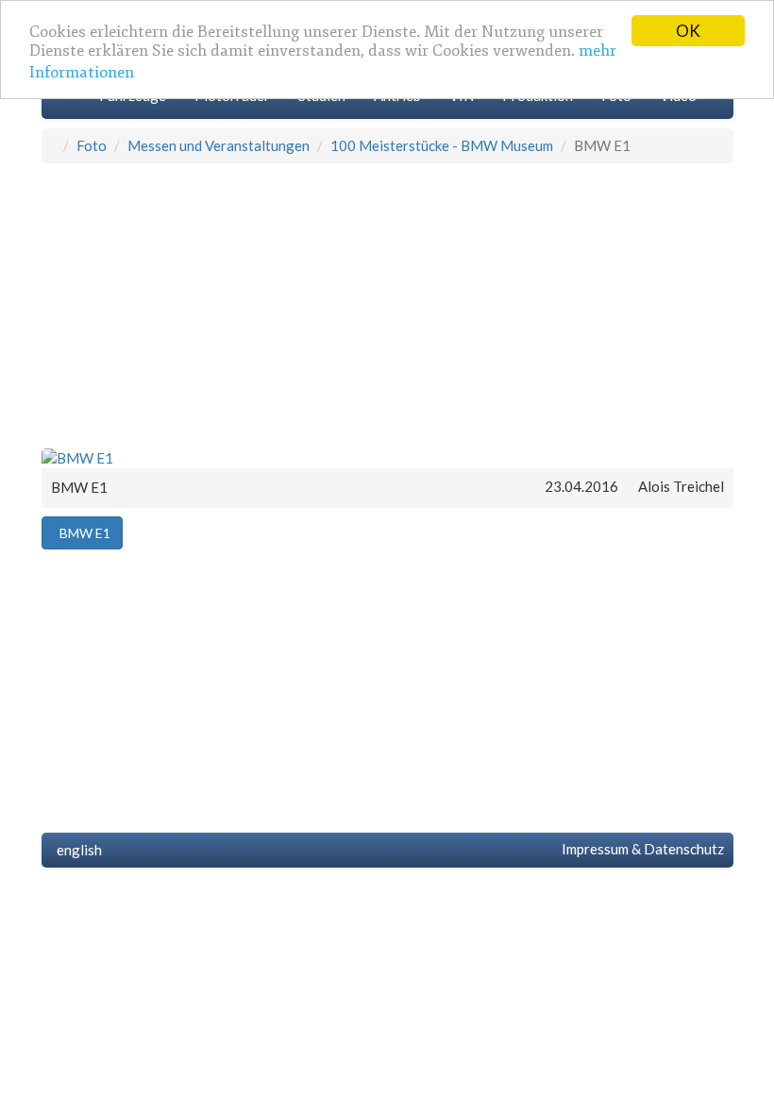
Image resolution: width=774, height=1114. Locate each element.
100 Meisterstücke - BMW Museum (441, 145)
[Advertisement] (387, 305)
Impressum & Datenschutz (640, 848)
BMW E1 (82, 533)
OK (688, 31)
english (76, 849)
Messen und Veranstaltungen (218, 145)
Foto (91, 145)
